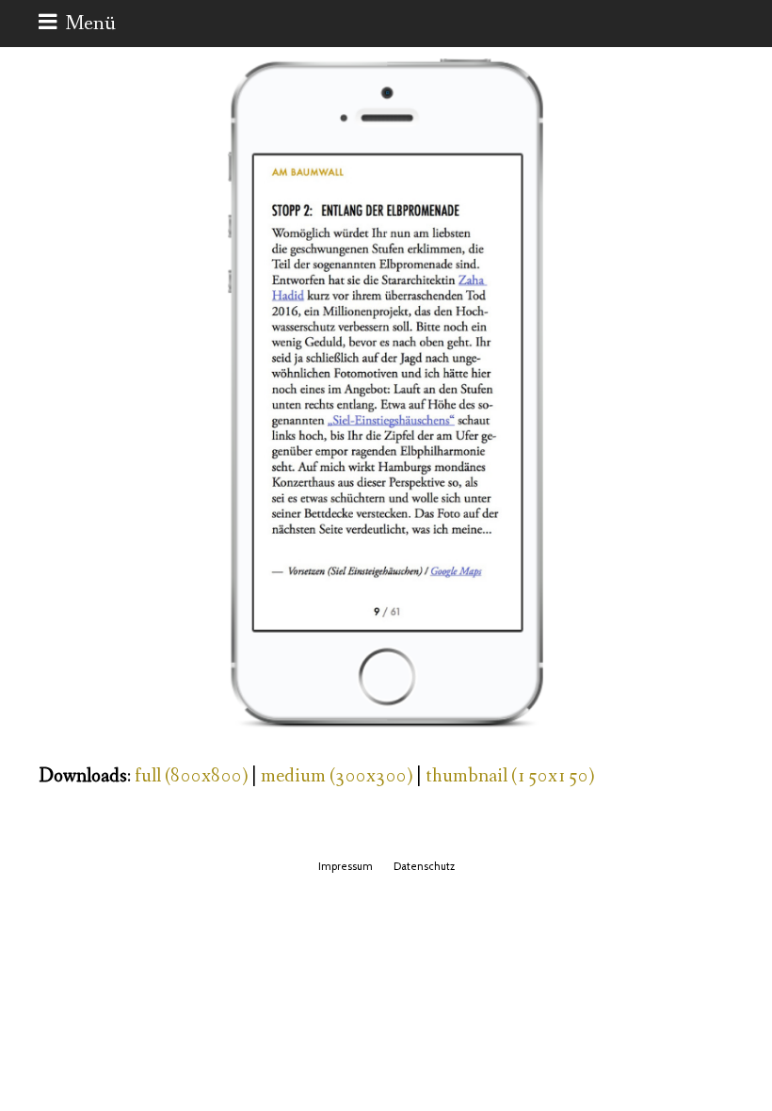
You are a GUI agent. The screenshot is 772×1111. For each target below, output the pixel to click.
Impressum (345, 866)
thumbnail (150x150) (510, 776)
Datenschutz (424, 866)
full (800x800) (191, 776)
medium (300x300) (336, 776)
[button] (77, 23)
